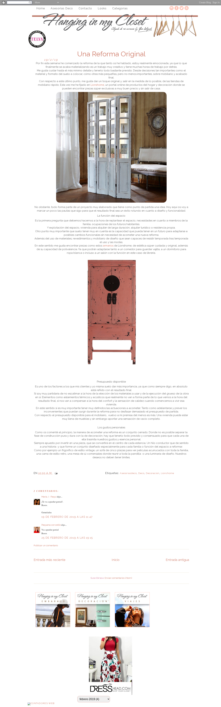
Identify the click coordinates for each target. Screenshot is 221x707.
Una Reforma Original (111, 53)
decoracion (152, 473)
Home (40, 8)
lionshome (167, 473)
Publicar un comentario (46, 545)
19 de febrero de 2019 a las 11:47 (67, 516)
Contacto (85, 8)
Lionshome (97, 84)
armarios (108, 245)
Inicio (115, 560)
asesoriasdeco (128, 473)
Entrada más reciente (49, 560)
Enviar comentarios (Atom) (118, 578)
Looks (102, 8)
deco (141, 473)
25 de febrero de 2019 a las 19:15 (67, 537)
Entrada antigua (177, 560)
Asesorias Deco (62, 8)
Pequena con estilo (51, 525)
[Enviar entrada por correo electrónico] (55, 473)
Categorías (120, 8)
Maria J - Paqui (48, 496)
